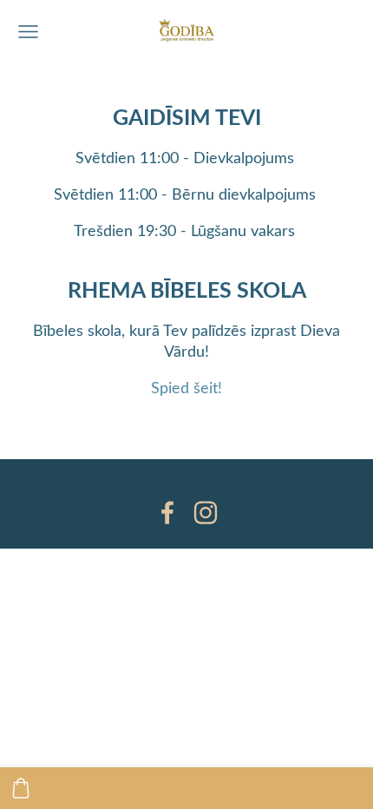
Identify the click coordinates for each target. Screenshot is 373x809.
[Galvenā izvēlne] (28, 32)
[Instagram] (205, 512)
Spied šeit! (186, 387)
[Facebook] (167, 512)
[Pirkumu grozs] (21, 788)
